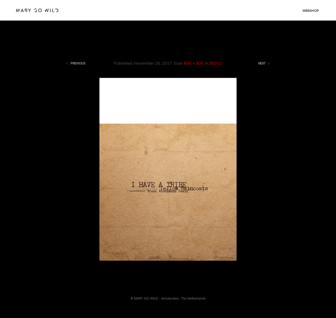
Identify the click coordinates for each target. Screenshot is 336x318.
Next (261, 63)
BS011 (215, 63)
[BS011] (168, 169)
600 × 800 (194, 63)
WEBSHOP (310, 10)
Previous (78, 63)
